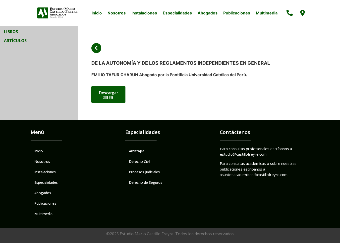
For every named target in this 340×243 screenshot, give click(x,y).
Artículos (15, 40)
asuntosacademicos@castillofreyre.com (253, 174)
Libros (11, 31)
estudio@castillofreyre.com (243, 154)
